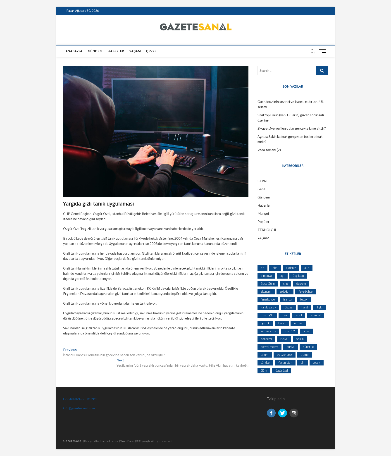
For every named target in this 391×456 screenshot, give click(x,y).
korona (298, 323)
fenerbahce (305, 291)
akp (306, 268)
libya (306, 331)
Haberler (116, 51)
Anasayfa (74, 51)
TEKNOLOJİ (266, 230)
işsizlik (265, 323)
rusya (284, 339)
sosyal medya (269, 347)
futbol (303, 299)
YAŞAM (263, 238)
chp (285, 283)
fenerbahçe (268, 299)
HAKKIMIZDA (73, 399)
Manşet (263, 213)
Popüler (263, 222)
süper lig (308, 347)
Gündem (95, 51)
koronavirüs (268, 331)
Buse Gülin (268, 283)
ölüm (264, 370)
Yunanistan (285, 362)
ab (262, 268)
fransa (287, 299)
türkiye (265, 362)
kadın (281, 323)
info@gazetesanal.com (79, 408)
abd (275, 268)
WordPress (127, 441)
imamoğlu (267, 315)
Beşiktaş (298, 275)
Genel (261, 189)
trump (304, 354)
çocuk (316, 362)
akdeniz (291, 268)
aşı (282, 275)
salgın (300, 339)
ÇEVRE (151, 51)
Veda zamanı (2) (269, 150)
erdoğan (285, 291)
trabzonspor (284, 354)
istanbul (315, 315)
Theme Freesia (109, 441)
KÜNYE (92, 399)
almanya (266, 275)
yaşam (135, 51)
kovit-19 (289, 331)
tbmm (264, 354)
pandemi (266, 339)
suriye (290, 347)
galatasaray (268, 307)
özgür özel (282, 370)
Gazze (288, 307)
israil (299, 315)
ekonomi (266, 291)
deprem (301, 283)
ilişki (319, 307)
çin (302, 362)
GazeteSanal (72, 441)
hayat (304, 307)
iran (284, 315)
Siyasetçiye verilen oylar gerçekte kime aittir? (291, 128)
